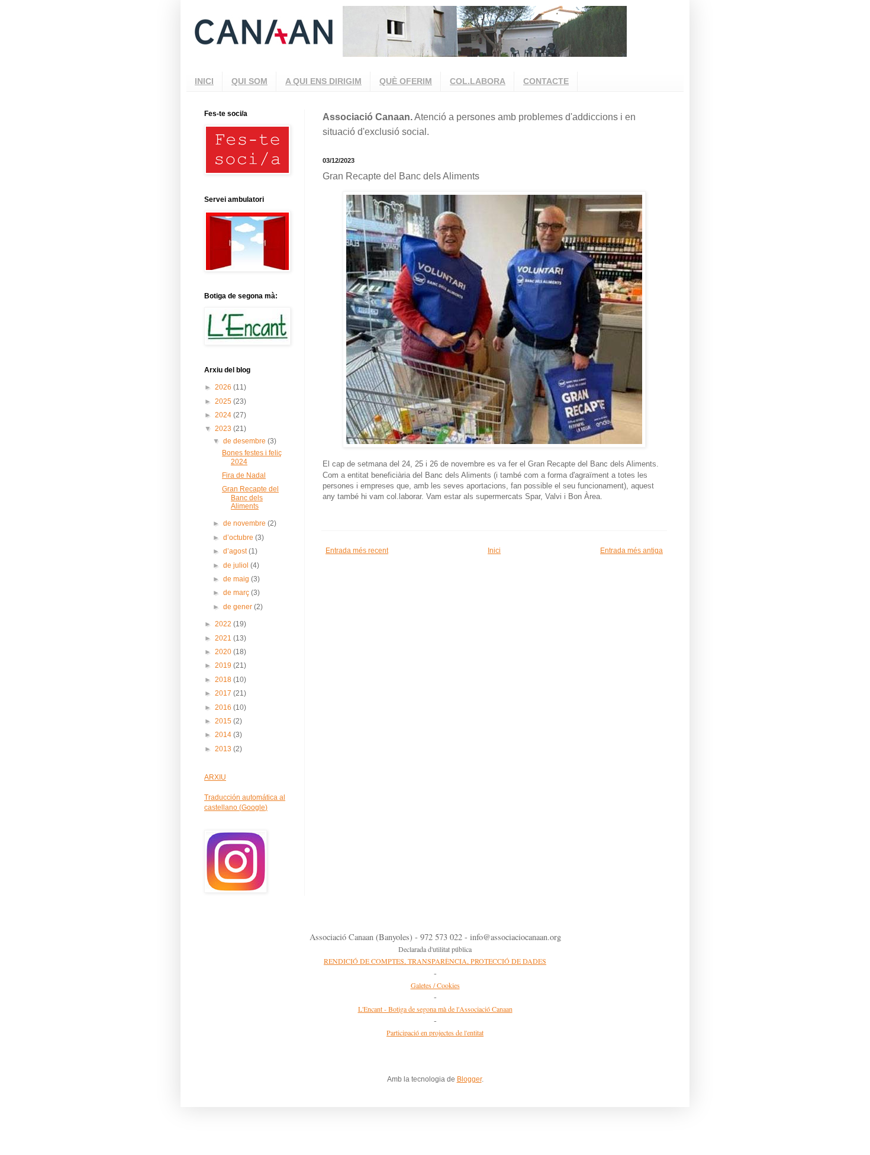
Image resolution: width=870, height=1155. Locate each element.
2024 (224, 415)
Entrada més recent (357, 550)
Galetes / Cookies (435, 985)
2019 (224, 665)
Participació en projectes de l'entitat (435, 1032)
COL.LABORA (477, 81)
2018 (224, 679)
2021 (224, 638)
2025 (224, 401)
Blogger (469, 1079)
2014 (224, 735)
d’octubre (239, 537)
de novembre (245, 523)
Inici (494, 550)
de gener (238, 607)
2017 (224, 693)
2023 (224, 428)
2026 (224, 387)
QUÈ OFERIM (405, 81)
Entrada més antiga (631, 550)
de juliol (236, 565)
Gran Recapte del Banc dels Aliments (250, 497)
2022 (224, 624)
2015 (224, 721)
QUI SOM (249, 81)
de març (237, 592)
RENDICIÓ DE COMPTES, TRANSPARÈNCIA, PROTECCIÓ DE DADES (435, 961)
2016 (224, 707)
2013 (224, 749)
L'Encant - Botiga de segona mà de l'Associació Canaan (435, 1009)
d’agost (236, 551)
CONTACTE (546, 81)
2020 (224, 652)
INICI (204, 81)
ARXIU (215, 777)
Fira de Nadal (244, 475)
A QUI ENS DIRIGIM (323, 81)
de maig (237, 579)
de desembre (245, 441)
